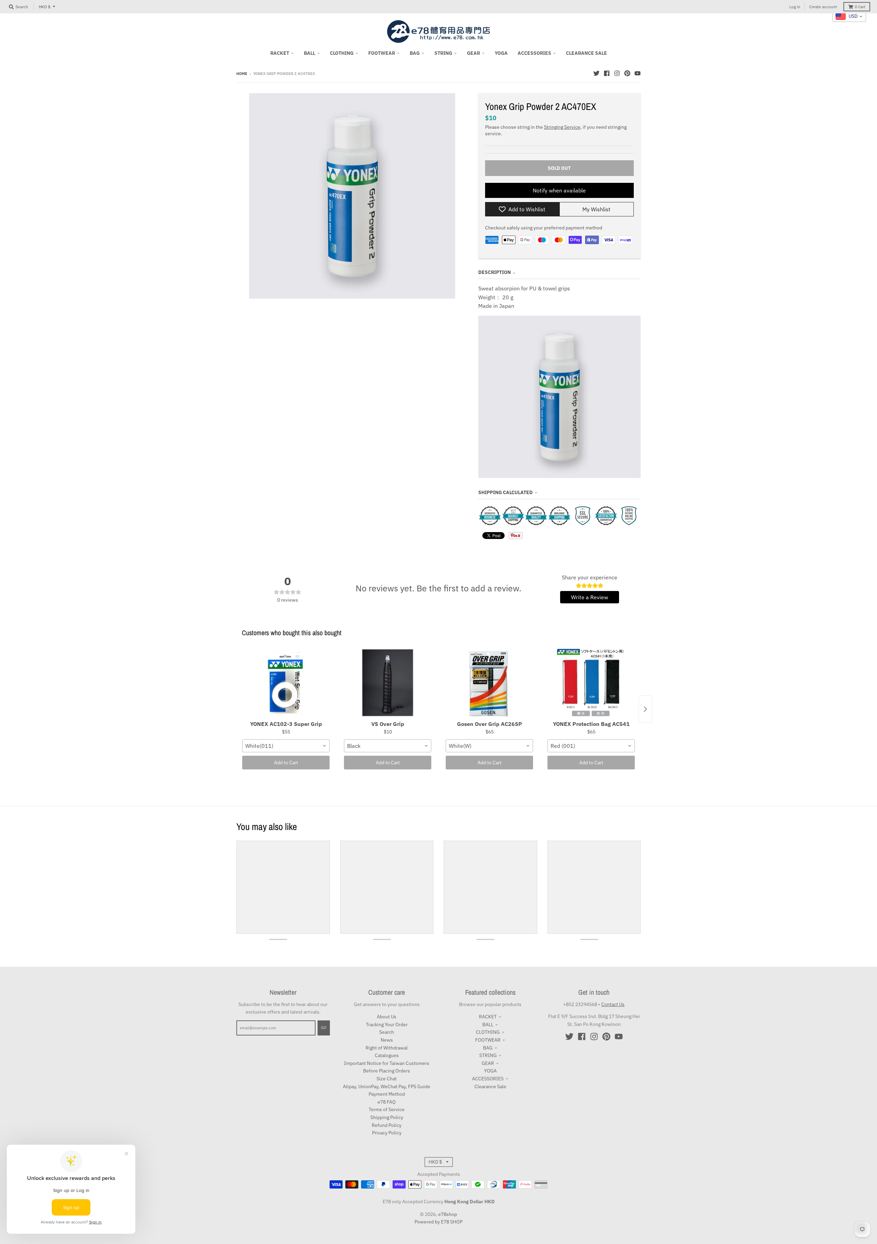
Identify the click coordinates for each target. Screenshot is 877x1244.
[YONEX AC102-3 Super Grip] (286, 683)
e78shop (447, 1214)
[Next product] (645, 709)
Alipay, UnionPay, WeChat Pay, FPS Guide (386, 1086)
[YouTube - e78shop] (637, 73)
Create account (823, 6)
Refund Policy (387, 1125)
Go (323, 1027)
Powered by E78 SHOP (438, 1222)
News (387, 1040)
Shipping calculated (505, 492)
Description (494, 272)
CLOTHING (488, 1032)
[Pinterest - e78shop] (627, 73)
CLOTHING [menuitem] (342, 53)
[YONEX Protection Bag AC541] (591, 683)
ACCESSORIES (488, 1079)
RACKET (488, 1017)
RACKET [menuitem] (279, 53)
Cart (860, 6)
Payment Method (387, 1094)
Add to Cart (286, 762)
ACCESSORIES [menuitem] (534, 53)
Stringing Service (562, 127)
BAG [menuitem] (415, 53)
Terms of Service (387, 1109)
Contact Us (613, 1004)
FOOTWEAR (488, 1040)
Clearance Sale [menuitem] (586, 53)
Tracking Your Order (387, 1024)
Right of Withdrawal (387, 1048)
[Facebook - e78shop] (607, 73)
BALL (487, 1024)
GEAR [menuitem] (473, 53)
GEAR (488, 1063)
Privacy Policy (387, 1133)
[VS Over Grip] (387, 683)
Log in (794, 6)
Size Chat (386, 1079)
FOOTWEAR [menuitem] (381, 53)
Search (386, 1032)
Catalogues (387, 1055)
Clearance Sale (490, 1086)
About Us (386, 1017)
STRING (488, 1055)
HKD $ (44, 6)
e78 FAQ (387, 1102)
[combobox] (286, 745)
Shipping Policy (386, 1117)
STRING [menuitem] (443, 53)
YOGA (490, 1071)
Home (241, 73)
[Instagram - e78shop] (617, 73)
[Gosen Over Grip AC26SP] (489, 683)
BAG (488, 1048)
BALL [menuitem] (309, 53)
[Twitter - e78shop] (596, 73)
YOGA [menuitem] (501, 53)
